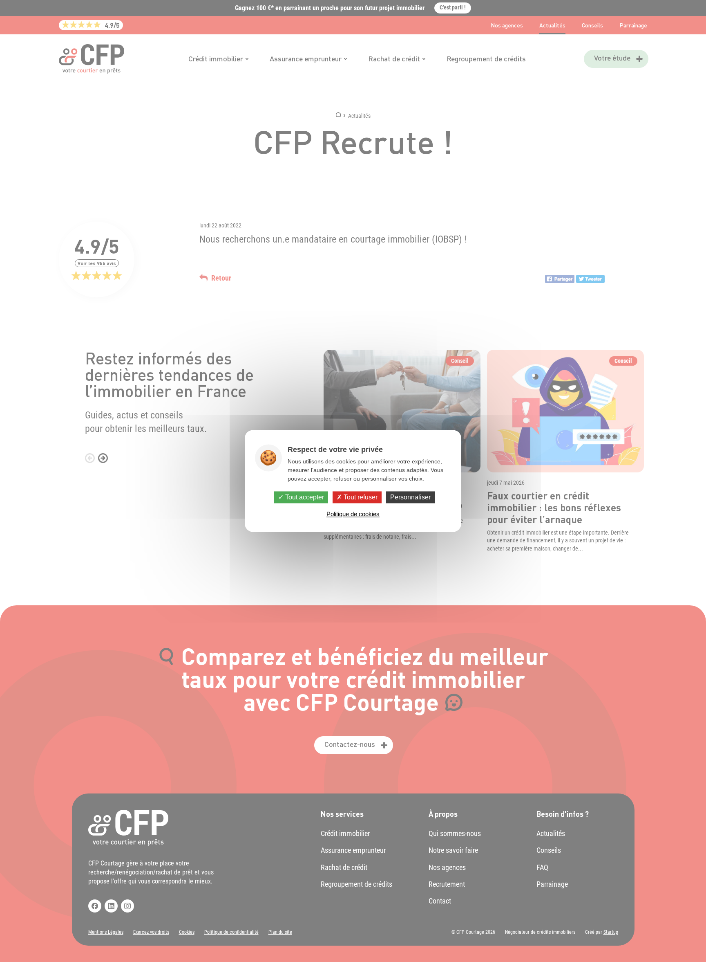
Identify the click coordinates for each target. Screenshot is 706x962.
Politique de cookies (353, 514)
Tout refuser (360, 497)
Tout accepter (304, 497)
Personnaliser (410, 497)
